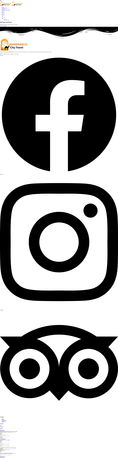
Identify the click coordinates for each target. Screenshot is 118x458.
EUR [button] (2, 16)
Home (3, 7)
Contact (3, 12)
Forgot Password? (2, 439)
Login (3, 13)
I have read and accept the (8, 447)
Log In (9, 449)
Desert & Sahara (4, 8)
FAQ (0, 425)
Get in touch (2, 426)
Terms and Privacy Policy (12, 447)
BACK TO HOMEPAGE (3, 25)
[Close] (1, 434)
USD (4, 17)
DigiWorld (15, 432)
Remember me (3, 438)
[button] (60, 18)
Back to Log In (2, 457)
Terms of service (2, 430)
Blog (2, 11)
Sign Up (3, 14)
